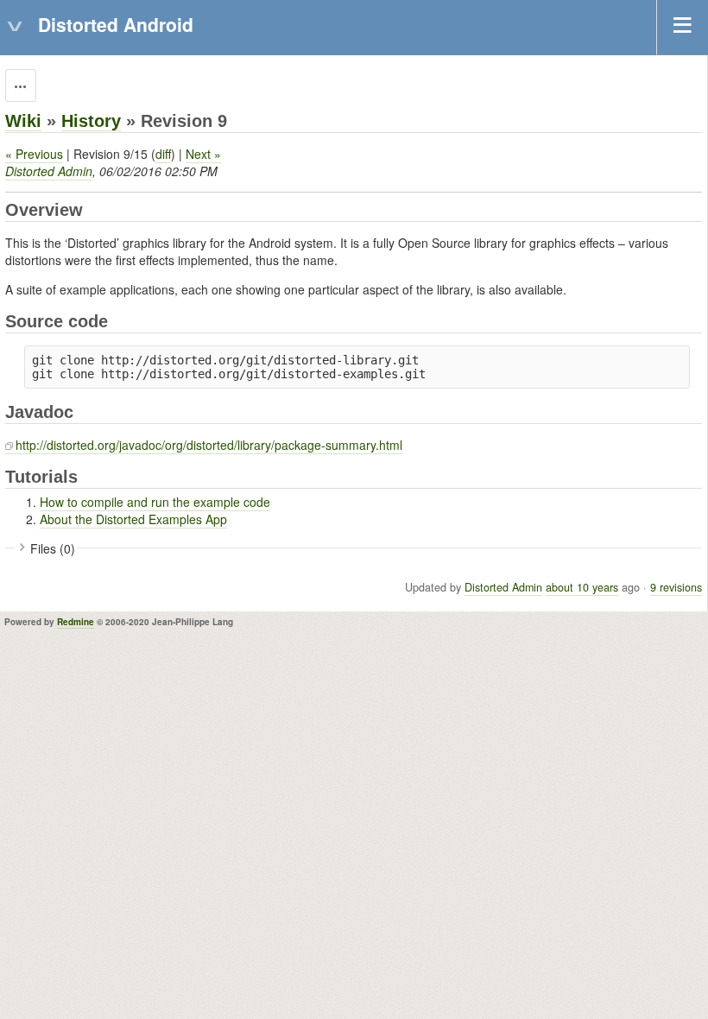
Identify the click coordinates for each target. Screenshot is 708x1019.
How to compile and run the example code (155, 501)
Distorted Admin (48, 171)
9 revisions (676, 587)
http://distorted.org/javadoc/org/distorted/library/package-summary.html (209, 444)
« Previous (34, 153)
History (91, 120)
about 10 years (582, 587)
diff (163, 153)
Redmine (75, 622)
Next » (203, 153)
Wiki (23, 120)
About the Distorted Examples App (133, 519)
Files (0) (52, 548)
